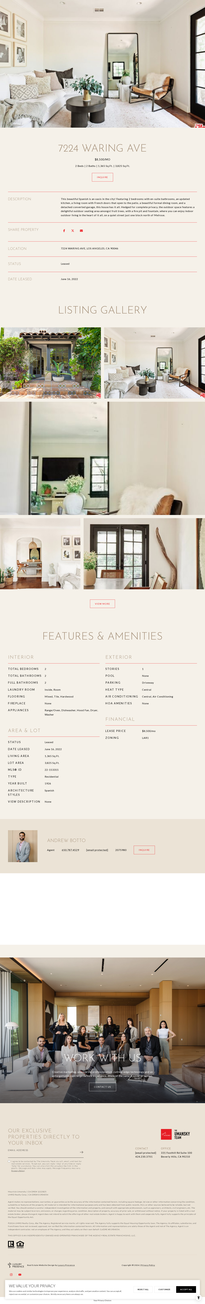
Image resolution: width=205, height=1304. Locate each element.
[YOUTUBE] (20, 1274)
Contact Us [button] (102, 1086)
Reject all (143, 1289)
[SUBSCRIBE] (79, 1152)
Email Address (18, 1150)
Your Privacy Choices (102, 1300)
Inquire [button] (102, 177)
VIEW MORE (102, 603)
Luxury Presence (66, 1265)
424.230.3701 (144, 1156)
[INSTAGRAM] (11, 1274)
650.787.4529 (70, 849)
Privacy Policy (18, 1171)
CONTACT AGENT (144, 850)
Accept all (186, 1289)
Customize (164, 1289)
